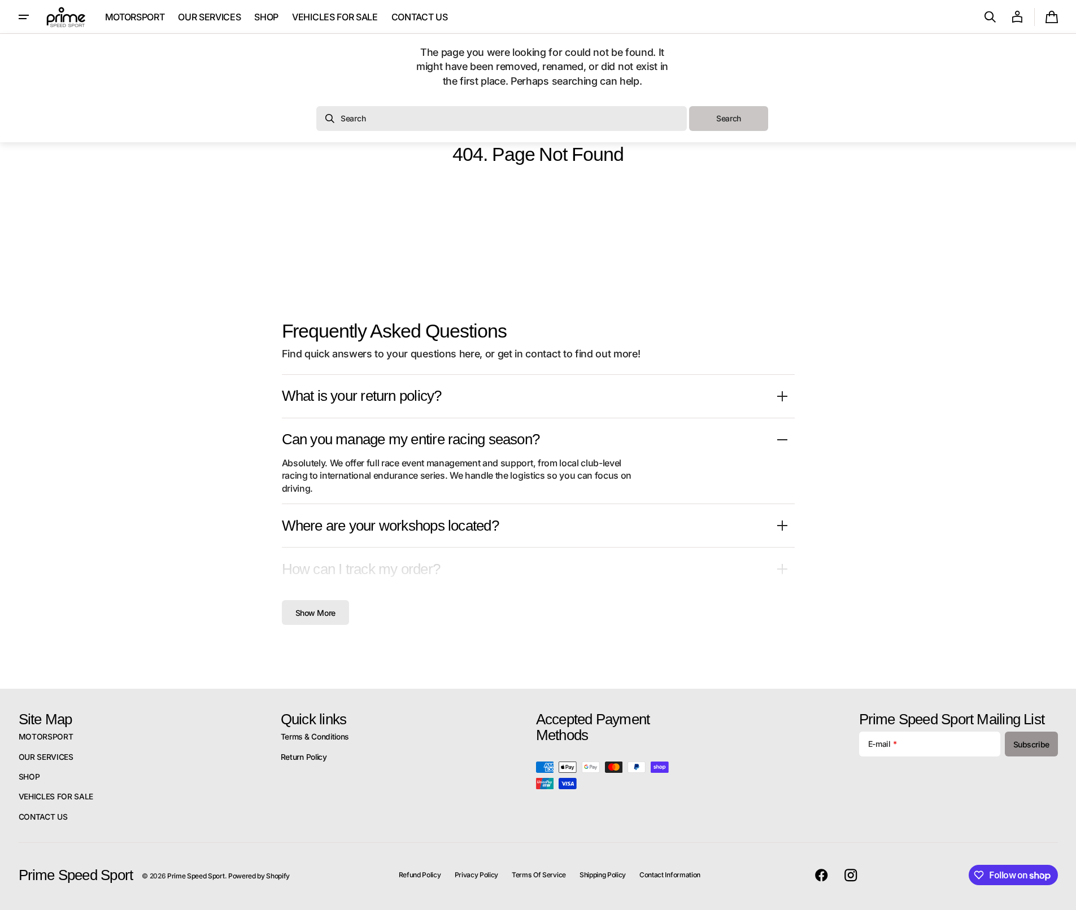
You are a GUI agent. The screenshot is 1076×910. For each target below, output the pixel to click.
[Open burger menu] (23, 17)
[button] (990, 17)
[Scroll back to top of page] (1062, 896)
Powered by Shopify (259, 876)
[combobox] (501, 118)
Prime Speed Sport (196, 876)
